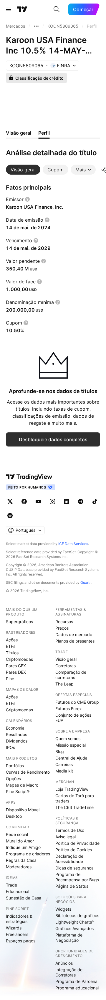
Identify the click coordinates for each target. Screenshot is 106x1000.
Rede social (17, 834)
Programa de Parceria (76, 981)
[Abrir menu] (8, 9)
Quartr (85, 582)
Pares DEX (16, 672)
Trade (11, 884)
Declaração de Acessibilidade (69, 859)
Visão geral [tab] (18, 133)
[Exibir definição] (27, 199)
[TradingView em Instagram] (52, 501)
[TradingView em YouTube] (38, 501)
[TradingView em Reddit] (10, 515)
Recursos (64, 621)
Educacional (17, 891)
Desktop (14, 816)
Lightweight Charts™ (75, 921)
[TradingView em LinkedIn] (66, 501)
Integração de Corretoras (68, 972)
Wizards (13, 927)
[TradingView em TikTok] (95, 501)
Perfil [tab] (44, 133)
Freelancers (17, 934)
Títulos (12, 652)
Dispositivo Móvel (22, 809)
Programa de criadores (28, 853)
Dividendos (16, 740)
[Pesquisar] (56, 9)
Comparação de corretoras (70, 675)
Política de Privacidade (77, 843)
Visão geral (66, 659)
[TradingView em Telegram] (81, 501)
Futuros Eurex (68, 708)
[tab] (23, 170)
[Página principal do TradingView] (22, 9)
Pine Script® (17, 791)
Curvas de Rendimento (28, 772)
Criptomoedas (19, 659)
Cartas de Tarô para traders (74, 798)
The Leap (64, 683)
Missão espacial (70, 745)
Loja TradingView (71, 789)
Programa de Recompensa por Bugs (77, 877)
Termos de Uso (69, 830)
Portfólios (15, 765)
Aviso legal (65, 836)
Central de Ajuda (71, 757)
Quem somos (67, 738)
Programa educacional (77, 987)
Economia (15, 727)
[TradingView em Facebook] (24, 501)
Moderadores (19, 866)
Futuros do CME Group (77, 702)
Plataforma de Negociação (68, 937)
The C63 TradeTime (74, 807)
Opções (13, 778)
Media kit (64, 770)
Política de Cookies (73, 849)
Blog (59, 751)
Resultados (16, 734)
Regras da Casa (21, 860)
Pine (10, 678)
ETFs (10, 646)
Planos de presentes (75, 640)
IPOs (10, 747)
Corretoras (65, 665)
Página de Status (71, 886)
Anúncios (64, 963)
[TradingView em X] (10, 501)
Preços (62, 628)
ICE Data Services (73, 543)
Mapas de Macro (22, 784)
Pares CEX (16, 665)
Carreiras (64, 764)
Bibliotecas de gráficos (77, 915)
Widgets (63, 909)
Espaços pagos (20, 940)
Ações (12, 639)
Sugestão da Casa (23, 897)
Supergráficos (19, 621)
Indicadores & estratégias (19, 919)
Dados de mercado (73, 634)
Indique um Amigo (23, 847)
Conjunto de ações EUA (73, 718)
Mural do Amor (20, 840)
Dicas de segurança (74, 867)
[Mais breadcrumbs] (36, 26)
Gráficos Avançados (74, 928)
